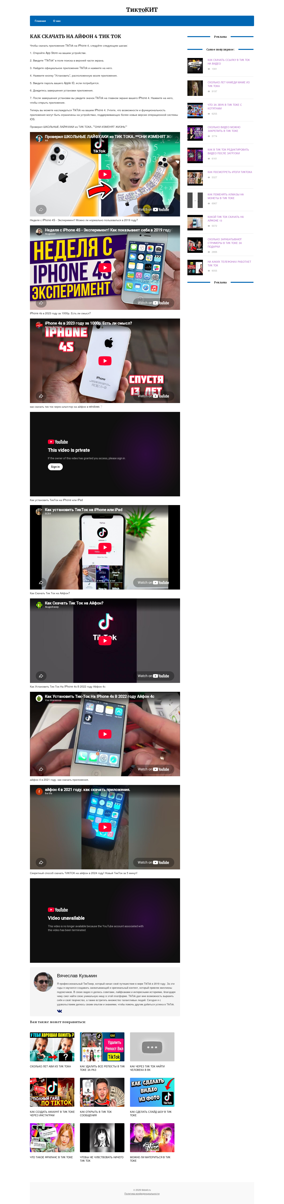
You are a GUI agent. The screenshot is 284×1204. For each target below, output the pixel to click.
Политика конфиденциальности (142, 1193)
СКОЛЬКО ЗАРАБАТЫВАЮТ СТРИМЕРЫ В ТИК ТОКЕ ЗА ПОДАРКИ (225, 242)
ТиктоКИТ (142, 9)
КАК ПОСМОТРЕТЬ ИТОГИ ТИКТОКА (230, 172)
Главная (40, 21)
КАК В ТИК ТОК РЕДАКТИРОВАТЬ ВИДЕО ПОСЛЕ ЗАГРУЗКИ (228, 151)
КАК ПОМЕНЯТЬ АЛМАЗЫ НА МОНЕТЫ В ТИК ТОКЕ (226, 196)
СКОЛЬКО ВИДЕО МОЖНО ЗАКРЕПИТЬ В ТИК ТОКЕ (224, 129)
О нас (57, 21)
